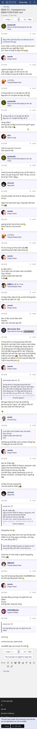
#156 (34, 458)
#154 (34, 374)
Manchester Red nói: (10, 380)
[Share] (30, 33)
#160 (34, 618)
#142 (34, 65)
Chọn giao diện (7, 701)
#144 (34, 110)
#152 (34, 314)
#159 (34, 592)
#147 (34, 191)
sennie (5, 15)
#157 (34, 500)
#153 (34, 337)
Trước (8, 19)
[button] (18, 705)
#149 (34, 243)
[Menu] (2, 2)
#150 (34, 264)
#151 (34, 292)
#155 (34, 425)
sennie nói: (6, 506)
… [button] (16, 19)
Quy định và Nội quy (7, 713)
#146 (34, 165)
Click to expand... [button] (19, 398)
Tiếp (29, 19)
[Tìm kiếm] (34, 2)
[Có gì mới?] (30, 2)
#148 (34, 219)
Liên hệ (3, 709)
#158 (34, 571)
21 (25, 19)
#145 (34, 143)
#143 (34, 88)
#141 (34, 34)
